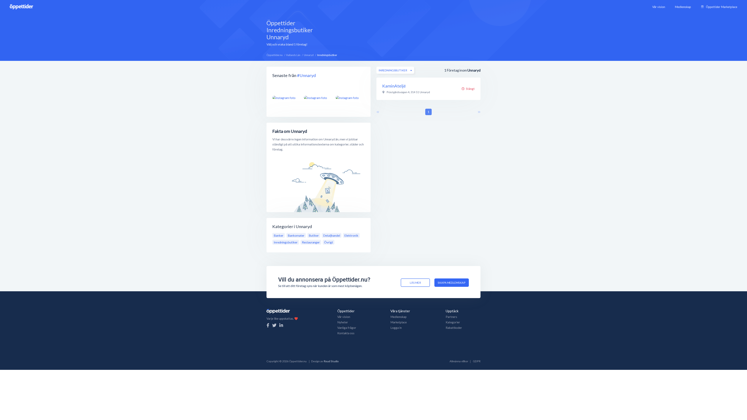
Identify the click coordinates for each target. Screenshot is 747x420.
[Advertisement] (409, 32)
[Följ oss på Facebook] (268, 325)
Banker (278, 235)
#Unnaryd (306, 75)
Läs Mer (415, 282)
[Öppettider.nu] (21, 6)
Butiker (314, 235)
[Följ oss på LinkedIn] (281, 325)
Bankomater (296, 235)
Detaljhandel (331, 235)
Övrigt (328, 242)
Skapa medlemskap (452, 282)
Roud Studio (331, 361)
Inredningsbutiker (286, 242)
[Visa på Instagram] (285, 97)
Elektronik (351, 235)
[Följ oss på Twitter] (274, 325)
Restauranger (311, 242)
